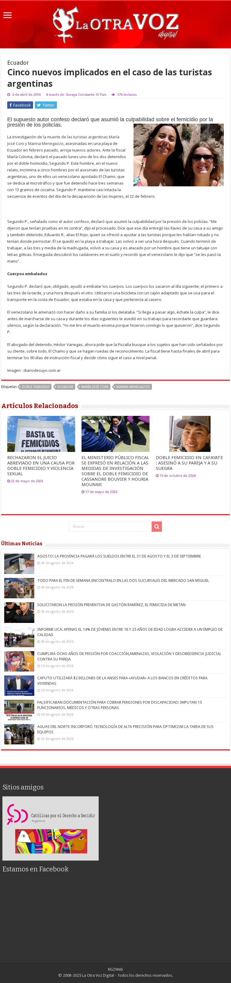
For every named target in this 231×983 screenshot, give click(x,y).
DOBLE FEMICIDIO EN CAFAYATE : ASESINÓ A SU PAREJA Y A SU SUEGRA (189, 463)
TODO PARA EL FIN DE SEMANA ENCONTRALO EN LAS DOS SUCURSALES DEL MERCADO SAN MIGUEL (123, 580)
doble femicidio (35, 387)
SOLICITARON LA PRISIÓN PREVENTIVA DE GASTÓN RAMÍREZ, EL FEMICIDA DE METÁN (111, 605)
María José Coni (94, 387)
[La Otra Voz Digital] (115, 23)
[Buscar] (157, 527)
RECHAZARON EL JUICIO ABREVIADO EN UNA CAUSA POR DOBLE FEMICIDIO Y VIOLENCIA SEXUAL (41, 465)
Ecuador (65, 387)
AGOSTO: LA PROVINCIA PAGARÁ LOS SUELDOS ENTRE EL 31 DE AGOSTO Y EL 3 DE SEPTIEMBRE (119, 556)
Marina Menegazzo (133, 387)
